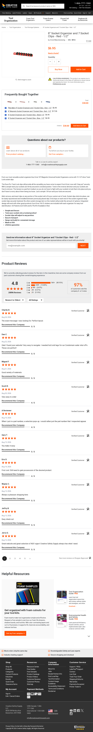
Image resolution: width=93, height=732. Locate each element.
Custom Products (12, 674)
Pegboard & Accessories (82, 19)
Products (9, 669)
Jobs (50, 671)
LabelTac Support (76, 669)
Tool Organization (10, 19)
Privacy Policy (10, 726)
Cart (89, 13)
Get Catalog (73, 8)
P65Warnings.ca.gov (59, 84)
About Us (55, 13)
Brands (8, 679)
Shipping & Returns (76, 679)
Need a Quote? (53, 53)
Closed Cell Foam (64, 19)
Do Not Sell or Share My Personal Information (29, 726)
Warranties (73, 682)
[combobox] (42, 6)
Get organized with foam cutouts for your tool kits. (25, 611)
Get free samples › (56, 154)
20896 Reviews (17, 292)
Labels (25, 13)
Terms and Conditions (56, 689)
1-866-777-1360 (83, 3)
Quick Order (77, 13)
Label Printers (16, 13)
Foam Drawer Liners (48, 19)
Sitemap (30, 684)
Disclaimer (52, 691)
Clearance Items (11, 684)
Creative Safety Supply (24, 728)
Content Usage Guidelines (53, 682)
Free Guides (31, 669)
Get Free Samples (85, 8)
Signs (30, 13)
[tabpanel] (71, 599)
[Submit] (23, 6)
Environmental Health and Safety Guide (77, 617)
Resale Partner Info (55, 674)
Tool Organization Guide (76, 593)
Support (48, 13)
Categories (9, 672)
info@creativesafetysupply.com (54, 165)
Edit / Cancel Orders (13, 696)
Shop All (9, 667)
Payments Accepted (77, 684)
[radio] (46, 283)
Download (72, 606)
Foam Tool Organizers (30, 19)
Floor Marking (6, 13)
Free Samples (32, 672)
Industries (9, 677)
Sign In (85, 13)
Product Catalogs (33, 674)
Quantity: (51, 57)
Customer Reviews (33, 679)
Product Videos (32, 677)
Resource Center (33, 667)
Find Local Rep (68, 13)
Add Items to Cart (79, 126)
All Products (37, 13)
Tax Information (54, 679)
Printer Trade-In (75, 687)
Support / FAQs (75, 667)
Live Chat (73, 674)
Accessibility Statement (56, 686)
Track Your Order (76, 677)
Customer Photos (33, 682)
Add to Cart (81, 69)
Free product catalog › (15, 154)
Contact (72, 672)
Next (89, 636)
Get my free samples (14, 633)
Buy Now (58, 69)
